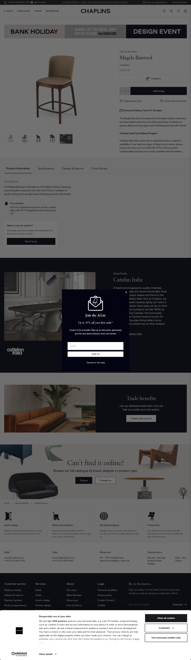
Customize (164, 628)
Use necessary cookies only (166, 637)
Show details (46, 654)
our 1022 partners (57, 621)
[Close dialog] (126, 292)
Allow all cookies (166, 618)
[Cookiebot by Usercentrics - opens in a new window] (19, 654)
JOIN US (95, 354)
